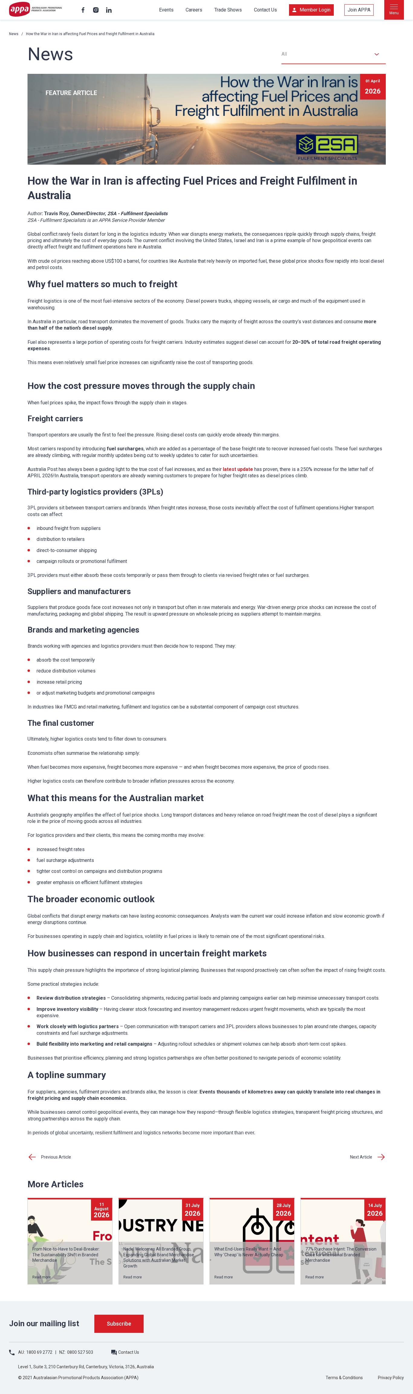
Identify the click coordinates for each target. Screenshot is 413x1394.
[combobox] (333, 54)
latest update (238, 469)
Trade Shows (228, 10)
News (13, 34)
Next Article (361, 1157)
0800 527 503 (80, 1352)
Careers (194, 10)
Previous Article (56, 1157)
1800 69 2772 (39, 1352)
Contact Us (265, 10)
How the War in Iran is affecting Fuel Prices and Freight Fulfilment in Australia (90, 34)
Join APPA (359, 10)
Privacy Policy (391, 1377)
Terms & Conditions (344, 1377)
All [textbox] (284, 54)
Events (166, 10)
